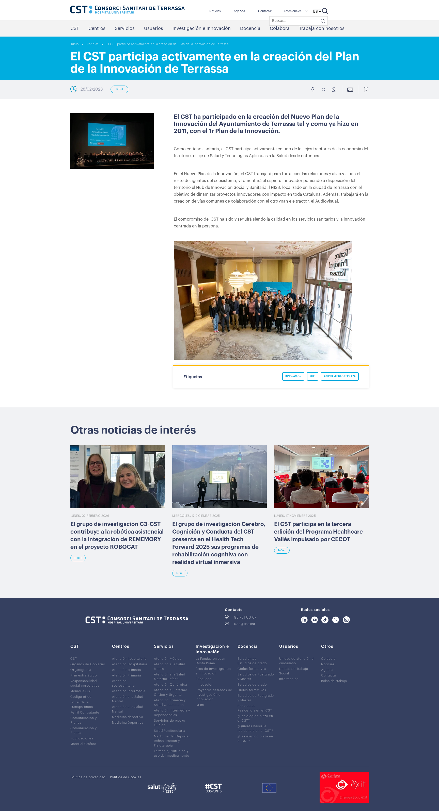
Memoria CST (81, 691)
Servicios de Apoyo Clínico (169, 723)
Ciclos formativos (252, 668)
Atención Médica (167, 658)
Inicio (74, 44)
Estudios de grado (252, 663)
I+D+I (119, 89)
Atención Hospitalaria (129, 664)
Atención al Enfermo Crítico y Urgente (170, 692)
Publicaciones (81, 738)
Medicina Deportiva (127, 722)
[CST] (127, 10)
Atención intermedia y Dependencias (172, 713)
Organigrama (80, 669)
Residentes (247, 705)
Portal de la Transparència (81, 704)
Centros (96, 28)
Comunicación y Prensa (83, 720)
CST (74, 28)
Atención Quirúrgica (170, 684)
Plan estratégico (83, 675)
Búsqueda (203, 679)
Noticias (92, 44)
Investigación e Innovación (202, 28)
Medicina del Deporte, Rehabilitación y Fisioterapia (172, 741)
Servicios (125, 28)
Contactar (265, 11)
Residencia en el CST (255, 710)
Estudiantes (247, 658)
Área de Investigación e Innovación (213, 671)
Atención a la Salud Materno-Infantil (169, 677)
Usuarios (153, 28)
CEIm (200, 704)
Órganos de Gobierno (87, 664)
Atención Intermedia (128, 691)
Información (289, 679)
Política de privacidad (87, 777)
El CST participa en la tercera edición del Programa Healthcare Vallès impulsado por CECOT (318, 531)
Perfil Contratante (84, 712)
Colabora (280, 28)
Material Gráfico (83, 744)
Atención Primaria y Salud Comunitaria (170, 702)
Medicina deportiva (127, 717)
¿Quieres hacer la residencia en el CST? (255, 728)
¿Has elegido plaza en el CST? (255, 718)
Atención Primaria (126, 675)
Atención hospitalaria (129, 658)
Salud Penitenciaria (169, 730)
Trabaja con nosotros (321, 28)
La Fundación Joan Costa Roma (210, 661)
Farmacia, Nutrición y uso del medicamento (171, 753)
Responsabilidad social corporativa (84, 683)
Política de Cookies (126, 777)
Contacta (328, 675)
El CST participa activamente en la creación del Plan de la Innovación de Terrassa (167, 44)
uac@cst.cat (244, 623)
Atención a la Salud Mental (127, 699)
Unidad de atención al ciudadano (297, 661)
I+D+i (78, 558)
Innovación (204, 684)
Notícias (215, 11)
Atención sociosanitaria (123, 683)
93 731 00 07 (245, 617)
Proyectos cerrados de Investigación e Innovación (214, 695)
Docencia (250, 28)
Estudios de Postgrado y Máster (256, 677)
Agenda (239, 11)
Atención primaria (126, 669)
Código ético (80, 696)
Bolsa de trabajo (334, 681)
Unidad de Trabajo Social (293, 671)
